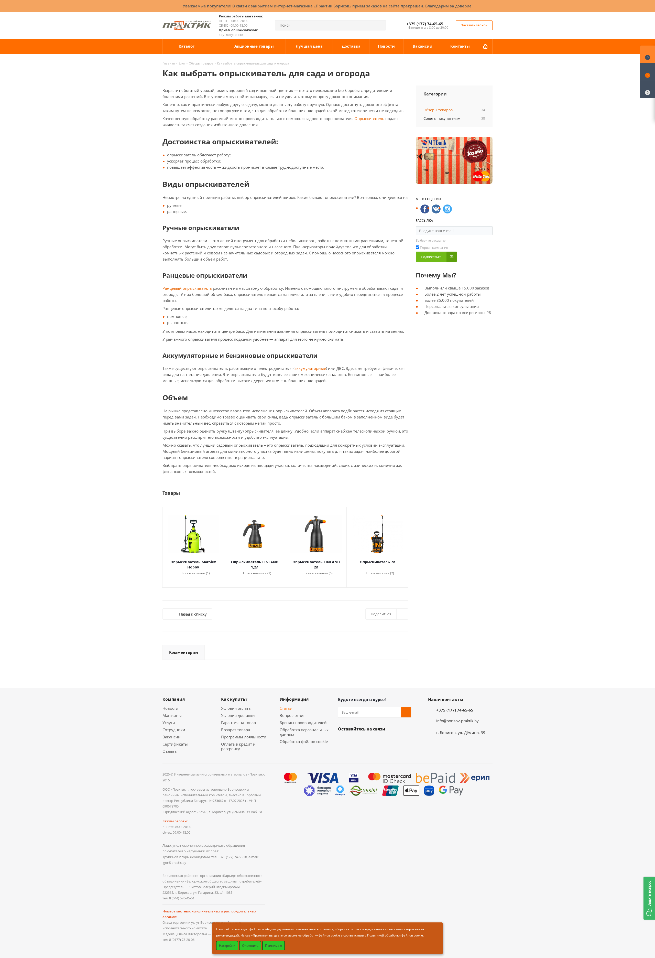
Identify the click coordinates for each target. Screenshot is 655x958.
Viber (394, 741)
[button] (649, 898)
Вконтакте (343, 741)
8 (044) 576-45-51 (181, 898)
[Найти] (380, 25)
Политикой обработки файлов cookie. (395, 935)
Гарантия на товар (238, 722)
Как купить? (234, 699)
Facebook (356, 741)
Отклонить (250, 945)
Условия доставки (238, 715)
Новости (170, 708)
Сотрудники (173, 729)
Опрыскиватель (368, 118)
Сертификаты (175, 744)
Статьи (286, 708)
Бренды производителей (303, 722)
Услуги (168, 722)
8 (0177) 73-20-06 (181, 939)
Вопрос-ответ (292, 715)
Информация (294, 699)
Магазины (172, 715)
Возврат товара (235, 729)
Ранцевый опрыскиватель (187, 288)
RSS (487, 73)
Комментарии (183, 652)
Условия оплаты (236, 708)
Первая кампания (434, 247)
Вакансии (171, 736)
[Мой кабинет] (485, 46)
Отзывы (170, 751)
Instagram (369, 741)
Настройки (227, 945)
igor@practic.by (174, 862)
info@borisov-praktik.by (457, 720)
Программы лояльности (243, 736)
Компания (173, 699)
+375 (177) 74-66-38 (232, 857)
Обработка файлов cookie (304, 741)
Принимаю (273, 945)
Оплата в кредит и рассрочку (238, 746)
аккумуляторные (310, 368)
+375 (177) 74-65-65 (424, 23)
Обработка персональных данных (304, 732)
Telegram (381, 741)
